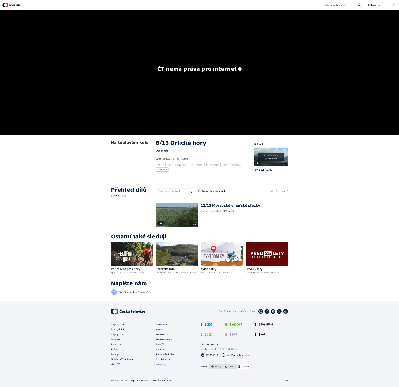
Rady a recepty (212, 165)
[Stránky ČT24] (207, 325)
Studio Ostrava (164, 339)
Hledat (359, 5)
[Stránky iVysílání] (264, 325)
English (134, 380)
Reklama (160, 329)
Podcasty (116, 344)
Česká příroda (196, 165)
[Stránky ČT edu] (260, 335)
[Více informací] (240, 69)
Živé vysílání (117, 329)
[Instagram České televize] (260, 311)
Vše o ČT (115, 364)
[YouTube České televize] (273, 311)
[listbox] (229, 366)
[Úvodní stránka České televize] (128, 311)
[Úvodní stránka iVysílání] (14, 5)
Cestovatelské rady (231, 165)
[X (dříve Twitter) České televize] (279, 311)
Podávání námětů (165, 354)
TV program (117, 324)
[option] (216, 366)
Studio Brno (162, 334)
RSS (286, 380)
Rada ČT (160, 344)
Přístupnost (167, 380)
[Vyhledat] (190, 191)
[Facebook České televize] (266, 311)
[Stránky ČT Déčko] (206, 335)
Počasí (114, 349)
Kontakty (161, 364)
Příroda (161, 165)
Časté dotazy (163, 359)
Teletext (115, 339)
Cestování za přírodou (177, 165)
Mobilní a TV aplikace (122, 359)
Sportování (162, 169)
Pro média (161, 324)
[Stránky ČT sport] (233, 325)
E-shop (115, 354)
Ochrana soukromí (150, 380)
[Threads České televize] (285, 311)
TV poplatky (117, 334)
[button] (271, 158)
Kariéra (160, 349)
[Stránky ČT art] (231, 335)
